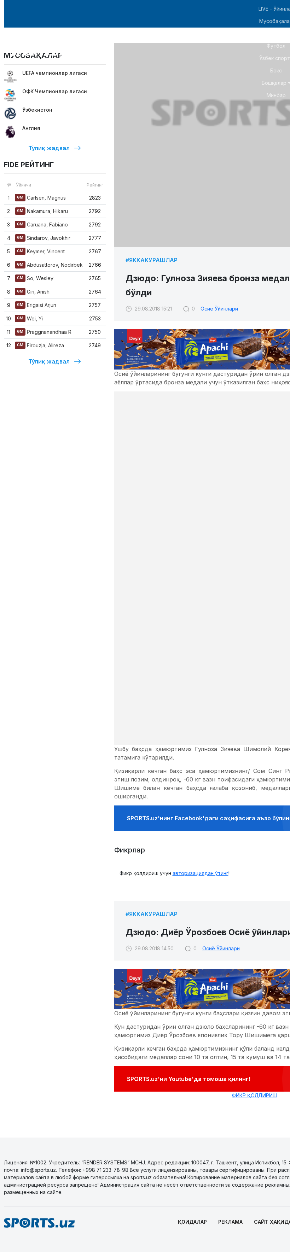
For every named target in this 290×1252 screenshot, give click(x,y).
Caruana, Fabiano (42, 225)
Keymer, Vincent (41, 251)
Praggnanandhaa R (44, 332)
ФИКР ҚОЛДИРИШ (254, 1095)
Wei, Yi (30, 318)
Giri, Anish (33, 292)
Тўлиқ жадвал (49, 148)
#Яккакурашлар (152, 260)
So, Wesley (35, 278)
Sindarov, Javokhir (43, 238)
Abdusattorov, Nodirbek (50, 265)
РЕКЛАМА (230, 1222)
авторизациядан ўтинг (200, 873)
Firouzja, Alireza (40, 345)
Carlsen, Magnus (41, 198)
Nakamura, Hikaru (42, 211)
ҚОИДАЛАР (192, 1222)
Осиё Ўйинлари (219, 309)
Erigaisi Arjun (36, 305)
